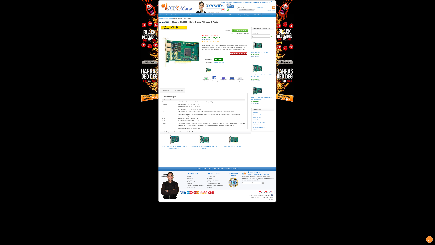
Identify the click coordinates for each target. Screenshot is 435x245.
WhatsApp (215, 81)
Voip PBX (198, 15)
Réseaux (231, 15)
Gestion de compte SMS (213, 183)
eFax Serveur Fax (212, 182)
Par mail (232, 81)
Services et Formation (211, 15)
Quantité (226, 30)
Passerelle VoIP (188, 15)
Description (165, 90)
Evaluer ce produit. (219, 62)
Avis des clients (178, 90)
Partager (206, 81)
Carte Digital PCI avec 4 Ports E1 (233, 146)
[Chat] (429, 239)
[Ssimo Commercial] (169, 198)
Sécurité (256, 15)
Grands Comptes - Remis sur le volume (215, 186)
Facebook (224, 81)
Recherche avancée (247, 9)
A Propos (209, 178)
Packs (223, 15)
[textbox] (247, 7)
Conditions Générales (213, 180)
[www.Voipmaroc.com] (177, 6)
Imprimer (240, 81)
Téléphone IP (163, 15)
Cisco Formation (211, 176)
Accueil (161, 18)
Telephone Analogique (244, 15)
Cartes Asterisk (175, 15)
